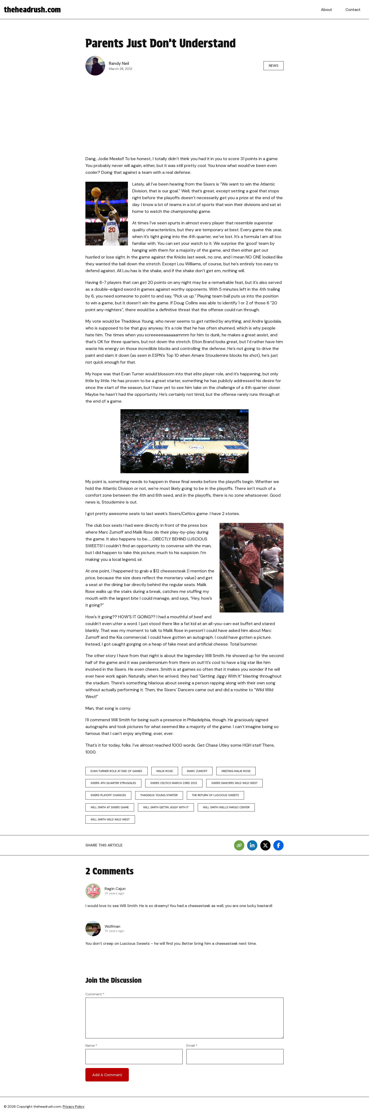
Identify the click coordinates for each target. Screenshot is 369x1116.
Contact (353, 9)
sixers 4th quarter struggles (113, 783)
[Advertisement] (184, 110)
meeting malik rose (236, 771)
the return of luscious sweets (215, 795)
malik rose (165, 771)
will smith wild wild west (110, 819)
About (326, 9)
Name (91, 1045)
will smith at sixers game (110, 807)
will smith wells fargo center (226, 807)
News (273, 65)
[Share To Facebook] (278, 845)
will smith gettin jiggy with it (166, 807)
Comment (94, 994)
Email (191, 1045)
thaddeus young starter (159, 795)
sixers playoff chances (108, 795)
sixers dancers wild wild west (234, 783)
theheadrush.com (32, 9)
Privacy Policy (73, 1106)
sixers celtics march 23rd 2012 (173, 783)
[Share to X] (265, 845)
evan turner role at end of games (116, 771)
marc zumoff (197, 771)
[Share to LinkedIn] (252, 845)
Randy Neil (119, 63)
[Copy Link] (239, 845)
